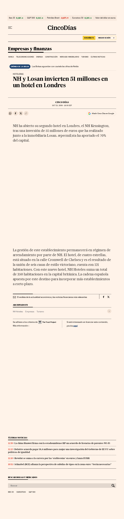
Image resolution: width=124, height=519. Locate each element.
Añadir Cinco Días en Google (103, 113)
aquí (75, 325)
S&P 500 (31, 18)
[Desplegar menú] (10, 28)
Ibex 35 (12, 18)
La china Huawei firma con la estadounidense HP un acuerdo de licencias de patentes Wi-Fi (62, 443)
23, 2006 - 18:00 (62, 105)
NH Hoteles (18, 311)
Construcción (51, 57)
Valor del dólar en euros (105, 18)
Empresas (29, 311)
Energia (39, 57)
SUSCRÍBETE (89, 38)
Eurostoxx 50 (77, 18)
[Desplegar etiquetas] (109, 311)
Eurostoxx (21, 492)
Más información (20, 325)
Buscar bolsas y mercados (22, 477)
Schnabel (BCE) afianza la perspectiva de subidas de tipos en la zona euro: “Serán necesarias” (63, 464)
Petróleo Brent (53, 18)
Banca (11, 57)
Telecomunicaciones (25, 57)
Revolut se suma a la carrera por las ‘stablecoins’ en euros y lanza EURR (52, 458)
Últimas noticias (98, 57)
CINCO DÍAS (62, 102)
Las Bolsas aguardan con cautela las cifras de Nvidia (55, 66)
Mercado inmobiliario (69, 57)
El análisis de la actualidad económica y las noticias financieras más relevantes (52, 297)
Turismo (84, 57)
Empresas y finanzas (30, 48)
